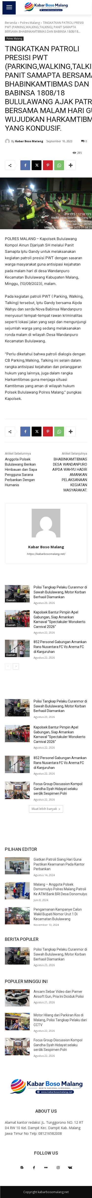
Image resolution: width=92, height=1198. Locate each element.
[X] (36, 165)
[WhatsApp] (59, 165)
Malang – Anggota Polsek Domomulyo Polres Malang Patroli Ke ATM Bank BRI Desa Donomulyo (60, 889)
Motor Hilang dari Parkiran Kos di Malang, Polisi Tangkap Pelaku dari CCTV (60, 1020)
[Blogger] (22, 1168)
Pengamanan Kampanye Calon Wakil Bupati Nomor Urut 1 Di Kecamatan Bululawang (58, 914)
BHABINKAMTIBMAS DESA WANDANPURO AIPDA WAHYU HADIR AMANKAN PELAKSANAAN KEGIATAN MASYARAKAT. (69, 474)
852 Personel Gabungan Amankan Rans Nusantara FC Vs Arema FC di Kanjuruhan (60, 646)
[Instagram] (58, 1168)
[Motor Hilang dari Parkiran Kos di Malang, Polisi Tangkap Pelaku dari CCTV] (17, 1021)
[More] (71, 165)
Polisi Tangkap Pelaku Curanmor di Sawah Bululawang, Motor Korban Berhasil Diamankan (60, 592)
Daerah (10, 600)
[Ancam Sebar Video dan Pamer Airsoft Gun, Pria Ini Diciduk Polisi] (17, 998)
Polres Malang (30, 23)
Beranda (11, 23)
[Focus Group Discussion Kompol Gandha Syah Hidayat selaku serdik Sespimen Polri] (17, 790)
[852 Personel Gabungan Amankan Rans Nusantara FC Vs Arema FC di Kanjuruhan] (17, 648)
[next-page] (16, 666)
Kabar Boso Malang (29, 141)
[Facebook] (25, 165)
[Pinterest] (48, 165)
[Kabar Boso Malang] (8, 141)
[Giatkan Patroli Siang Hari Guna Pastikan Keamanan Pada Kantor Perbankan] (17, 865)
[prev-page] (8, 666)
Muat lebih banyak (44, 809)
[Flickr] (46, 1168)
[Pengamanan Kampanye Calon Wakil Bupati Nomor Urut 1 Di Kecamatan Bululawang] (17, 915)
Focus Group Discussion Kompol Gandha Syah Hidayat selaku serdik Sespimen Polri (58, 788)
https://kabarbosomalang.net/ (46, 554)
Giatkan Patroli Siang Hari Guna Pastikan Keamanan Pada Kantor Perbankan (59, 864)
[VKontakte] (70, 1168)
